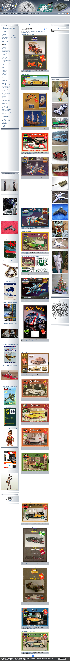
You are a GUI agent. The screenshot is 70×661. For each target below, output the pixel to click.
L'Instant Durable (5, 84)
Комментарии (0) (31, 71)
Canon (3, 53)
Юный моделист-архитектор (7, 35)
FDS (3, 61)
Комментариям (42, 31)
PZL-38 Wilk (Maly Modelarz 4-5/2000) (10, 386)
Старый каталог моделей (25, 13)
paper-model (42, 252)
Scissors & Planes (5, 109)
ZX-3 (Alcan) (24, 156)
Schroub (3, 113)
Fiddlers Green (5, 63)
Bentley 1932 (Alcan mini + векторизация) (30, 256)
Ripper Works (4, 107)
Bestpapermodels (5, 50)
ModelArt (3, 89)
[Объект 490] (60, 189)
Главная (3, 13)
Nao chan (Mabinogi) (10, 175)
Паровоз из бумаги (25, 563)
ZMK (3, 126)
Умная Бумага (5, 34)
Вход (39, 13)
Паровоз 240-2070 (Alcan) (27, 527)
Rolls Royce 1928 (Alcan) (27, 378)
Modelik (3, 90)
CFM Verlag (4, 54)
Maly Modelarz (5, 86)
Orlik (3, 99)
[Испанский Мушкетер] (60, 236)
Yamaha (3, 123)
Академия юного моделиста (7, 27)
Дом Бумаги (4, 30)
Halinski (3, 70)
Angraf (3, 45)
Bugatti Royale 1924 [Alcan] (27, 502)
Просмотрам (27, 32)
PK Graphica (4, 103)
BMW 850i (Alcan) (25, 74)
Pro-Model (4, 106)
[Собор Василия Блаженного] (60, 294)
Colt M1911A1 (10, 217)
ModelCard (4, 91)
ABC (3, 40)
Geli (3, 67)
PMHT (3, 104)
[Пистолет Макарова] (60, 219)
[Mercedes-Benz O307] (60, 144)
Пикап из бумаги (24, 252)
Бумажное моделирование (7, 28)
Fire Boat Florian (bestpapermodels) (10, 365)
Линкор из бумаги (24, 128)
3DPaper (3, 38)
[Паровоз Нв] (60, 129)
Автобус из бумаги (24, 423)
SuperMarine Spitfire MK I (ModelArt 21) (10, 344)
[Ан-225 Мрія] (60, 203)
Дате (28, 31)
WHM (3, 119)
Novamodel (4, 96)
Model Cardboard (5, 93)
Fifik (3, 64)
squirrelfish (42, 128)
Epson (3, 58)
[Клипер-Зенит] (60, 272)
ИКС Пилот (4, 31)
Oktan (3, 97)
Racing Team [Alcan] (26, 303)
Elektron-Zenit (4, 57)
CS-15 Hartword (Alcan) (27, 277)
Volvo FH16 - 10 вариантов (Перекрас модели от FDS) (10, 449)
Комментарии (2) (29, 375)
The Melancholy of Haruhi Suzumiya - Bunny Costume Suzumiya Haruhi (9, 471)
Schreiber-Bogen (5, 112)
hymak (46, 152)
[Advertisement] (35, 19)
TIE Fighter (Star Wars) (10, 407)
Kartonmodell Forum (6, 80)
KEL (3, 81)
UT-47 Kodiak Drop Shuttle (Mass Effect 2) (10, 302)
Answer (3, 47)
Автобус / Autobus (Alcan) (27, 402)
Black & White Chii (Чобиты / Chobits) (10, 323)
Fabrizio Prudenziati (6, 60)
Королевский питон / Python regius (10, 260)
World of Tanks (5, 120)
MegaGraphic (4, 87)
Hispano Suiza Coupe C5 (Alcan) (28, 631)
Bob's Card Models (5, 51)
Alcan (3, 44)
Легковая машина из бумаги (26, 70)
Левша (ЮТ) (4, 32)
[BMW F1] (60, 116)
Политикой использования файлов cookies (17, 659)
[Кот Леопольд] (60, 101)
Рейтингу (37, 31)
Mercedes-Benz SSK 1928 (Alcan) (29, 567)
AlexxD (45, 70)
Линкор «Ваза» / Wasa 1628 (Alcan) (29, 92)
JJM (3, 76)
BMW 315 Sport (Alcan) (26, 132)
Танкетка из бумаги (25, 374)
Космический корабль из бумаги (27, 177)
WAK (3, 117)
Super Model (4, 115)
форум (7, 13)
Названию (33, 31)
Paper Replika (4, 100)
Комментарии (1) (29, 253)
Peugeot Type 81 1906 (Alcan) (28, 34)
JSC (3, 77)
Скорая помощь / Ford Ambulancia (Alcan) (30, 427)
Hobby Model (4, 73)
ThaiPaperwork (5, 116)
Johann (10, 500)
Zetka (3, 125)
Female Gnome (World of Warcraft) (10, 428)
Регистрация (34, 13)
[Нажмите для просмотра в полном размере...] (35, 69)
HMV (3, 71)
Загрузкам (23, 32)
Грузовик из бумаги (25, 339)
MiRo (3, 94)
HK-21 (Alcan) (25, 207)
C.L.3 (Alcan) (24, 352)
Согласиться (62, 658)
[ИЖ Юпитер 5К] (60, 162)
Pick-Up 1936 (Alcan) (26, 231)
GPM (3, 68)
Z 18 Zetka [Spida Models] (10, 281)
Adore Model (4, 41)
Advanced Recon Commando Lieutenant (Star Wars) (10, 197)
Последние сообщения (14, 13)
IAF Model (4, 74)
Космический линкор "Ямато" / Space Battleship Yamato (10, 239)
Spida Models (4, 110)
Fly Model (4, 66)
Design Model (4, 55)
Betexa (3, 48)
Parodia (3, 102)
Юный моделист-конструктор (7, 37)
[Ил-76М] (60, 249)
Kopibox (3, 83)
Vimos (3, 122)
